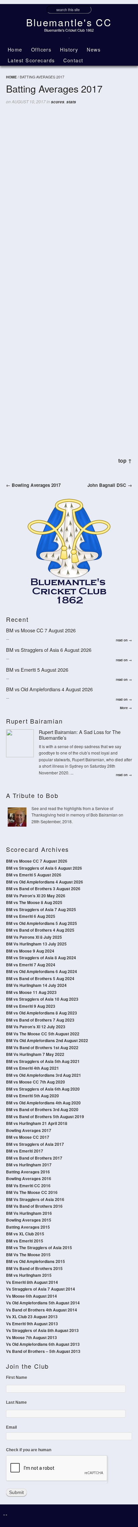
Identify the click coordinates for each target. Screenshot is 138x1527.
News (93, 49)
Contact (73, 60)
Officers (41, 49)
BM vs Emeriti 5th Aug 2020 (32, 1096)
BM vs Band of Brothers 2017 (34, 1158)
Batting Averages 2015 (28, 1227)
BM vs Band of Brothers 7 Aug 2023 (40, 1020)
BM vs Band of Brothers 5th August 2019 (45, 1117)
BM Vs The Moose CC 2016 (32, 1192)
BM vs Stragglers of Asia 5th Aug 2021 (43, 1061)
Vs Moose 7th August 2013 (31, 1337)
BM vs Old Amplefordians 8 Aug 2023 (41, 1013)
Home (15, 49)
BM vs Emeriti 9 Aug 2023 (30, 1006)
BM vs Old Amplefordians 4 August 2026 (49, 689)
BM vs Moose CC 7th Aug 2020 (35, 1082)
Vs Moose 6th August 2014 (31, 1296)
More (126, 707)
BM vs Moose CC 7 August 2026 (41, 630)
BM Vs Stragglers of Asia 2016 (35, 1199)
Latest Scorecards (31, 60)
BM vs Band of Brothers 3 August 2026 (43, 889)
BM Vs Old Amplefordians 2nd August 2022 (47, 1040)
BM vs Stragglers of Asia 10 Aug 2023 (42, 999)
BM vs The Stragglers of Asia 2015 (39, 1247)
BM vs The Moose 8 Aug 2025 (34, 902)
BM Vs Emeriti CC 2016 (28, 1186)
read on (124, 640)
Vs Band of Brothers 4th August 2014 (41, 1310)
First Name (16, 1377)
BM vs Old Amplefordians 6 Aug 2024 (41, 971)
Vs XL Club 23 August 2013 (32, 1317)
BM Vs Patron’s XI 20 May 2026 (35, 896)
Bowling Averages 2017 (33, 485)
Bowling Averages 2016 (28, 1178)
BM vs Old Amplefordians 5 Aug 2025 (41, 923)
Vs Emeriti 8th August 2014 (32, 1282)
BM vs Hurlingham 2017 (29, 1165)
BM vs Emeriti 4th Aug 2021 (32, 1068)
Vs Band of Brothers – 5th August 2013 (43, 1351)
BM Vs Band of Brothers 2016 (34, 1206)
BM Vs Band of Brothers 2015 (34, 1268)
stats (71, 102)
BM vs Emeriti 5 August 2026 (37, 669)
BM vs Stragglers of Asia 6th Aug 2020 (43, 1089)
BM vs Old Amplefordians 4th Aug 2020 (43, 1103)
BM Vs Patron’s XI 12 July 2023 (35, 1027)
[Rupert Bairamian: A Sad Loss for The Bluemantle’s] (20, 743)
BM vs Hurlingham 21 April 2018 (36, 1123)
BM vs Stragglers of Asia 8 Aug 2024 (41, 958)
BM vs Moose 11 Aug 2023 (31, 992)
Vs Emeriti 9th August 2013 (32, 1324)
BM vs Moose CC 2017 (27, 1137)
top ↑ (125, 460)
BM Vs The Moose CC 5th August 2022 (42, 1034)
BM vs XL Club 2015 (25, 1234)
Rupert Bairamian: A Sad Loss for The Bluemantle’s (80, 734)
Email (11, 1427)
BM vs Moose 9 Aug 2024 (30, 951)
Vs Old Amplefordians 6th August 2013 (43, 1344)
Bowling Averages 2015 (28, 1220)
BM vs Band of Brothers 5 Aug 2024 (40, 978)
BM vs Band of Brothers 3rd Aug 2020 (42, 1109)
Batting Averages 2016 (28, 1172)
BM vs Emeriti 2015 (24, 1241)
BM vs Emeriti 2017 (24, 1151)
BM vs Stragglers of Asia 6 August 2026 (48, 649)
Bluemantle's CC (69, 22)
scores (57, 102)
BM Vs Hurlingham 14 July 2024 (36, 985)
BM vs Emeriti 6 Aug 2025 (30, 916)
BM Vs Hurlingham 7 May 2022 (35, 1054)
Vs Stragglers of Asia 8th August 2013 (42, 1330)
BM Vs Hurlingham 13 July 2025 (36, 944)
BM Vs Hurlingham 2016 (29, 1213)
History (69, 49)
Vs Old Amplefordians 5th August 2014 (43, 1303)
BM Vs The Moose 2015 (28, 1255)
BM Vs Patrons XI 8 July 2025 (34, 937)
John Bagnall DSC (109, 485)
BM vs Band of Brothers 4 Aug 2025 (40, 930)
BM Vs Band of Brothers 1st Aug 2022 (42, 1047)
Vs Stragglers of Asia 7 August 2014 (40, 1289)
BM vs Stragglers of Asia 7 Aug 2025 (41, 909)
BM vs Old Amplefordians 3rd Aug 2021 (43, 1075)
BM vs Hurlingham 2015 (29, 1275)
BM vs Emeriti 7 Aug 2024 (30, 965)
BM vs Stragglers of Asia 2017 (35, 1144)
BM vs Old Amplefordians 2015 (35, 1261)
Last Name (16, 1402)
